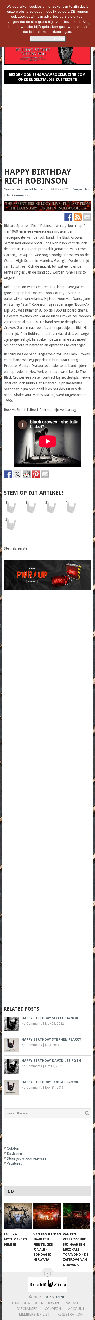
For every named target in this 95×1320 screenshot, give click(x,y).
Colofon (13, 1148)
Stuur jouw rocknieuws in (26, 1158)
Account (76, 1309)
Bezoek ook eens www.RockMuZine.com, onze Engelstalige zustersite (47, 77)
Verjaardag (81, 189)
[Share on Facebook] (8, 474)
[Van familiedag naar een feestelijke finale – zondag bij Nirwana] (47, 1216)
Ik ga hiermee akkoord (47, 39)
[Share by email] (45, 474)
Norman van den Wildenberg (25, 189)
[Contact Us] (87, 217)
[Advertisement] (47, 123)
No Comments (17, 195)
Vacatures (14, 1163)
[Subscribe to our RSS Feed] (78, 217)
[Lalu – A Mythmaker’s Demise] (17, 1216)
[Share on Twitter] (17, 474)
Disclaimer (14, 1153)
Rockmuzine (53, 1297)
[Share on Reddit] (27, 474)
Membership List (34, 1314)
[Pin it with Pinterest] (36, 474)
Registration (70, 1314)
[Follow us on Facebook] (68, 217)
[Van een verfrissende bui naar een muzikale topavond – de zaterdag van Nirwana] (76, 1216)
